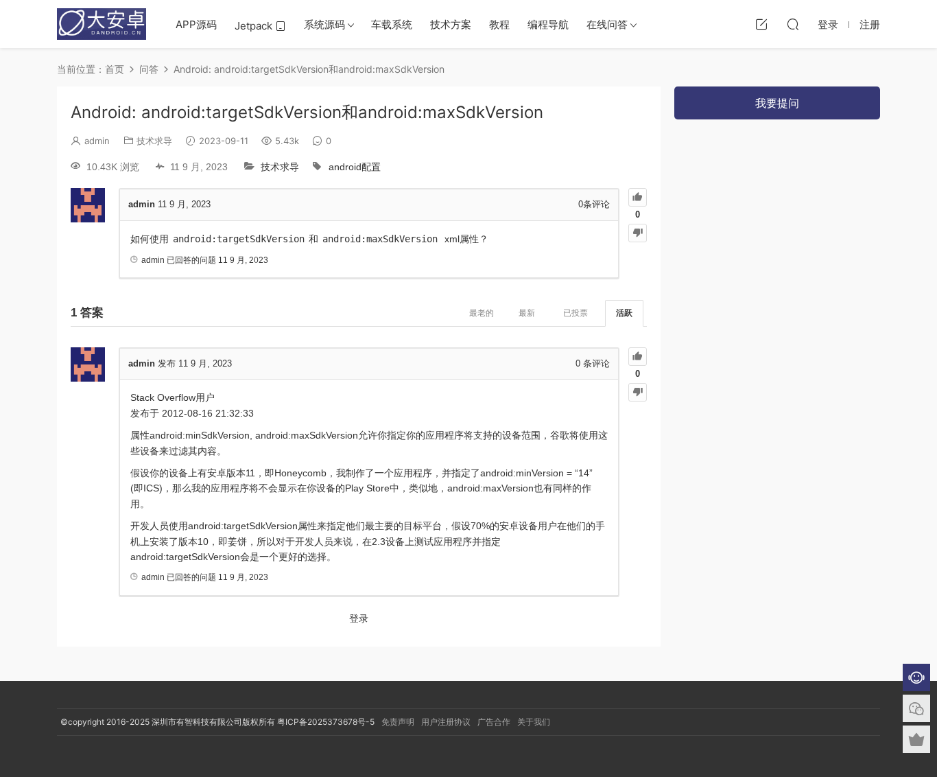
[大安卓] (101, 24)
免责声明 (397, 722)
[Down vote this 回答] (637, 392)
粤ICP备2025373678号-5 (326, 722)
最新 (527, 313)
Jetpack (255, 25)
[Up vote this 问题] (637, 197)
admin (97, 140)
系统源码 (324, 24)
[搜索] (793, 24)
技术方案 (450, 24)
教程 (499, 24)
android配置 (355, 166)
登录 (358, 618)
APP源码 (196, 24)
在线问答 (607, 24)
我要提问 (777, 103)
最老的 (481, 313)
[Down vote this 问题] (637, 233)
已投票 (575, 313)
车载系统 (391, 24)
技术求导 (154, 140)
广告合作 (493, 722)
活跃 (624, 313)
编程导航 (548, 24)
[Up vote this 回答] (637, 356)
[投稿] (761, 24)
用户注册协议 (446, 722)
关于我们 (533, 722)
